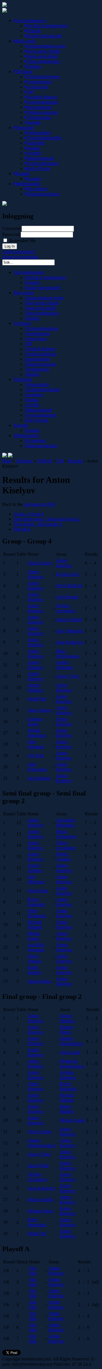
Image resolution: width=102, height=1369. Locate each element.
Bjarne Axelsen (63, 857)
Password (11, 234)
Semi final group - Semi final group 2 (47, 519)
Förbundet (24, 127)
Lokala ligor (37, 86)
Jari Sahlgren (39, 778)
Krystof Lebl (67, 574)
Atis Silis (35, 755)
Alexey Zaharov (34, 868)
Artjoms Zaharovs (68, 1075)
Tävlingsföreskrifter (44, 137)
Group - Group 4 (29, 513)
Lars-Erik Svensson (35, 947)
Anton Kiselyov (64, 563)
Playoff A (22, 529)
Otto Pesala (37, 890)
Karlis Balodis (34, 970)
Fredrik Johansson (36, 733)
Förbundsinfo (39, 132)
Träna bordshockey (44, 61)
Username (11, 228)
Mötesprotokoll (40, 158)
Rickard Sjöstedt (34, 924)
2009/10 (44, 461)
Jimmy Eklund (69, 619)
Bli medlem (37, 188)
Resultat (75, 461)
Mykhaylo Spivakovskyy (72, 1064)
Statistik (34, 122)
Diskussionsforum (43, 193)
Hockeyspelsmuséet (44, 35)
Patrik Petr (36, 698)
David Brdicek (69, 585)
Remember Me (22, 240)
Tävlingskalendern (43, 76)
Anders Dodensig (64, 665)
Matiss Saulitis (40, 1199)
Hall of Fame (38, 168)
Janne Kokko (39, 981)
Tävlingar (24, 71)
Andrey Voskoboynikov (41, 1143)
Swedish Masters (42, 97)
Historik (34, 30)
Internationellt (39, 107)
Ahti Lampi (70, 1052)
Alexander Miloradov (65, 823)
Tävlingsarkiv (39, 117)
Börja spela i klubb (43, 51)
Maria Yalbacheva (66, 834)
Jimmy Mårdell (66, 1109)
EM (60, 461)
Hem (6, 461)
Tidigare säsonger (42, 112)
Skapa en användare (20, 256)
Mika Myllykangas (67, 653)
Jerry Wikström (69, 630)
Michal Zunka (33, 936)
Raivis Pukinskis (36, 902)
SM (30, 91)
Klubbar (34, 66)
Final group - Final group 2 (38, 524)
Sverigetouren (39, 81)
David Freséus (34, 958)
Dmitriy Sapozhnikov (71, 1041)
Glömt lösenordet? (18, 251)
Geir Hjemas (67, 596)
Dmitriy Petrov (66, 1030)
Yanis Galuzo (39, 562)
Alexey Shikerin (34, 687)
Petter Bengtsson (36, 913)
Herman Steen (40, 1210)
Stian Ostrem (39, 710)
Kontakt (22, 173)
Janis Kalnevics (70, 642)
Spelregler (36, 142)
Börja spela (25, 41)
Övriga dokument (42, 163)
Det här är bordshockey (48, 25)
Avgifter (34, 153)
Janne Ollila (38, 1165)
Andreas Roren (34, 721)
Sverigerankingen (42, 102)
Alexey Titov (67, 676)
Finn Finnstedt (35, 744)
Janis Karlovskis (37, 767)
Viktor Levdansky (66, 845)
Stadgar (33, 148)
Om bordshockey (30, 20)
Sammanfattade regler (46, 46)
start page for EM (39, 504)
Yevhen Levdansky (66, 608)
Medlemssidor (28, 183)
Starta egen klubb (42, 56)
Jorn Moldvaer (36, 879)
